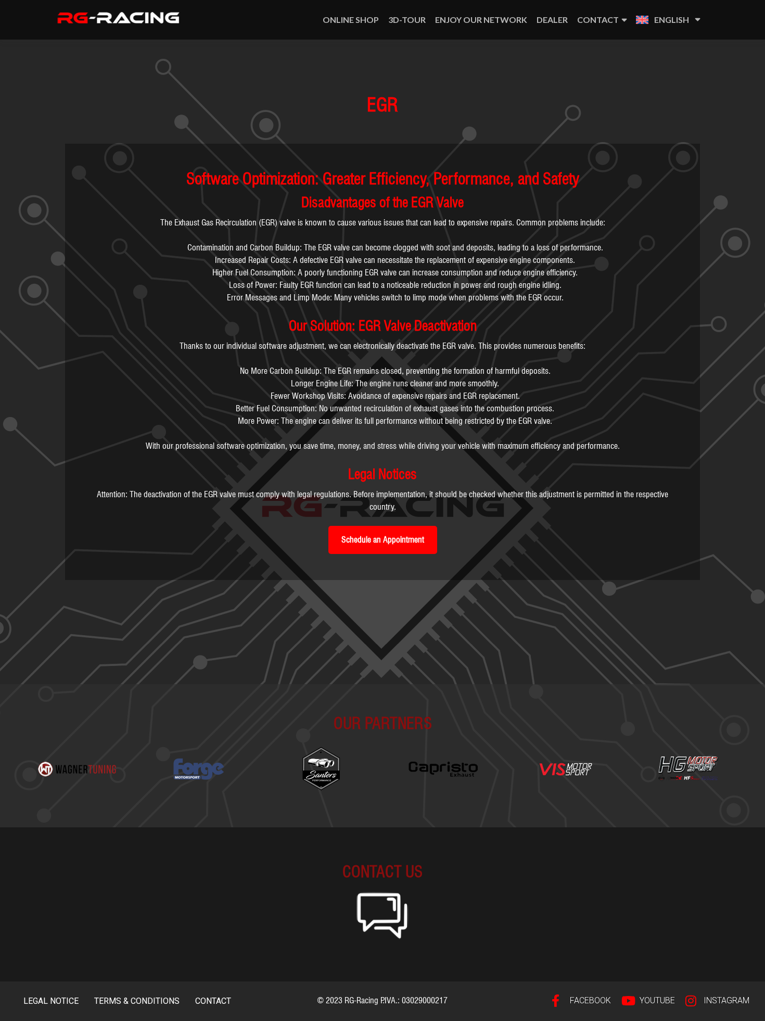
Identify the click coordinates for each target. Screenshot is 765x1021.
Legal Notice (51, 1001)
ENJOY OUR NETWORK (481, 19)
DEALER (552, 19)
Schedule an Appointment (382, 540)
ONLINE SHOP (351, 19)
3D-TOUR (407, 19)
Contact (598, 19)
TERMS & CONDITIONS (137, 1001)
